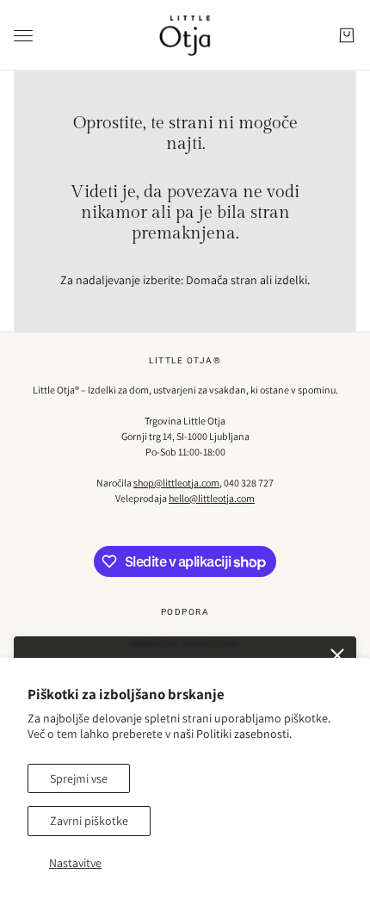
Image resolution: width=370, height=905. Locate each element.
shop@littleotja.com (176, 482)
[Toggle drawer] (23, 35)
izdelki (290, 280)
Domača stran (221, 280)
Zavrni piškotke (89, 820)
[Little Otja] (185, 35)
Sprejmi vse (79, 778)
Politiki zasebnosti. (244, 733)
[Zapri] (337, 655)
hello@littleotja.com (212, 498)
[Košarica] (346, 35)
